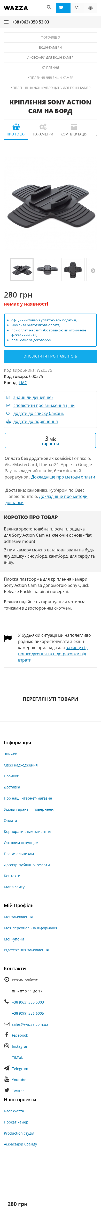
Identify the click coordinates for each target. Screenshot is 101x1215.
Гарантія (50, 443)
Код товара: (16, 376)
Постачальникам (19, 853)
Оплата (10, 820)
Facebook (20, 1035)
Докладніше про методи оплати (63, 477)
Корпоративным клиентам (27, 831)
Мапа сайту (14, 886)
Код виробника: (20, 370)
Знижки (10, 753)
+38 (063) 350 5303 (28, 1002)
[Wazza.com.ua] (16, 11)
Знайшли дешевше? (33, 397)
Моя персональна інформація (30, 927)
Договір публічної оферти (27, 864)
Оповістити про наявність (50, 356)
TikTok (17, 1057)
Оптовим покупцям (21, 842)
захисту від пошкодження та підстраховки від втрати (53, 654)
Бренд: (11, 382)
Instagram (20, 1046)
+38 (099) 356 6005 (28, 1013)
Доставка (12, 787)
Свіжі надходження (21, 765)
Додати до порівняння (35, 421)
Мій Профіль (19, 905)
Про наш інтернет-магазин (28, 798)
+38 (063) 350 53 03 (30, 22)
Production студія (19, 1133)
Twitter (18, 1090)
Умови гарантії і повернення (30, 809)
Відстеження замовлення (26, 949)
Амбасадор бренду (20, 1144)
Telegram (20, 1068)
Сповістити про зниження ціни (44, 405)
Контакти (12, 875)
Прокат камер (16, 1122)
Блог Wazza (14, 1110)
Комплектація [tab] (74, 134)
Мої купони (14, 939)
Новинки (11, 775)
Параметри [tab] (43, 134)
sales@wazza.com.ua (30, 1024)
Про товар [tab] (16, 134)
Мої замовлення (18, 916)
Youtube (19, 1079)
